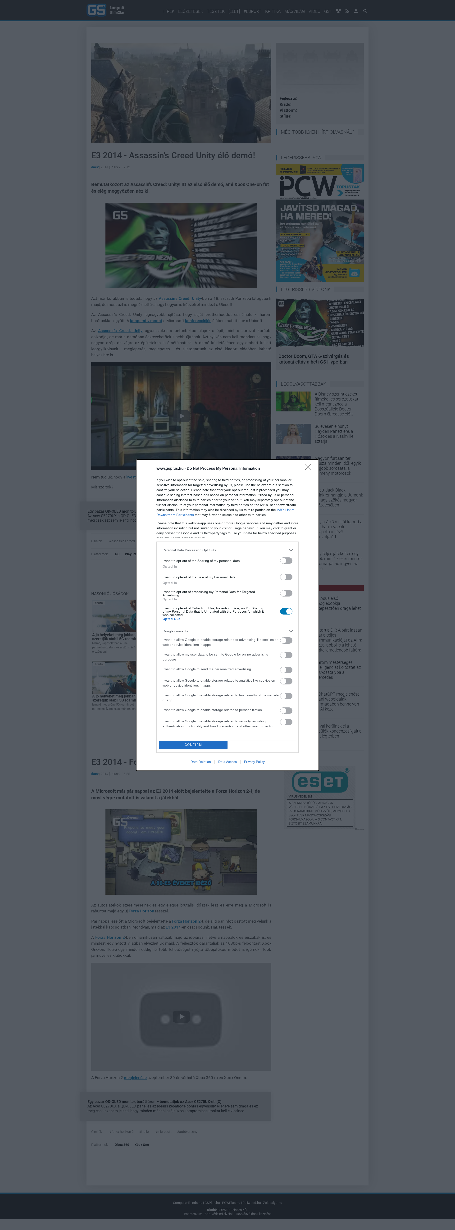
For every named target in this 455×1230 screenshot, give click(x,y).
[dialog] (227, 615)
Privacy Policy (254, 762)
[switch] (286, 560)
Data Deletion (201, 762)
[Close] (309, 468)
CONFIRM (193, 745)
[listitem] (227, 550)
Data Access (227, 762)
